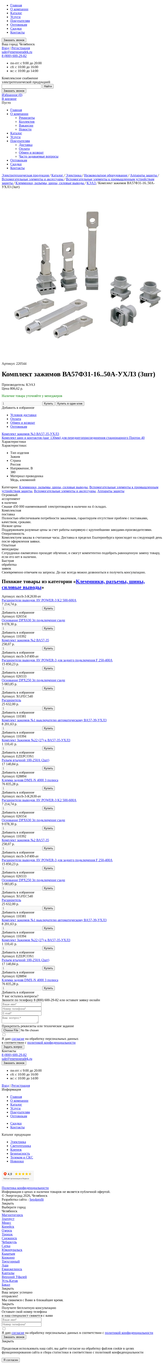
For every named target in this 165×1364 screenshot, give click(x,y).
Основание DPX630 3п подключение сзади (33, 620)
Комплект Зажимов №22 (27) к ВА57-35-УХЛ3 (36, 740)
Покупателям (20, 21)
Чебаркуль (9, 1242)
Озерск (7, 1230)
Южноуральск (12, 1250)
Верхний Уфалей (14, 1277)
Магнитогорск (12, 1215)
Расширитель (11, 700)
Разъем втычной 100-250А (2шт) (25, 760)
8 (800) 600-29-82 (14, 56)
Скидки (16, 28)
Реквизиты (27, 118)
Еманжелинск (12, 1269)
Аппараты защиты (144, 175)
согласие (18, 1039)
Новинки (17, 1161)
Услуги (15, 17)
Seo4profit (36, 1199)
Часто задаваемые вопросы (38, 156)
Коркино (8, 1257)
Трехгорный (11, 1261)
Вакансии (26, 125)
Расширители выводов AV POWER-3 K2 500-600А (39, 600)
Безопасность (20, 1153)
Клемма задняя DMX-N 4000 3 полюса (30, 780)
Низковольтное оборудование (106, 175)
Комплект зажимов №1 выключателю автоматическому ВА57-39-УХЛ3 (54, 720)
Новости (25, 129)
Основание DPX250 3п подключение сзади (33, 680)
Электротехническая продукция (26, 175)
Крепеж (16, 1149)
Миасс (6, 1223)
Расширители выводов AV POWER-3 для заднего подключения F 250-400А (57, 660)
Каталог (16, 13)
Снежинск (9, 1238)
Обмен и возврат (31, 152)
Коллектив (27, 121)
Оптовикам (18, 24)
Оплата (24, 148)
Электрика (74, 175)
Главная (16, 5)
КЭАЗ (91, 183)
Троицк (7, 1234)
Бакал (6, 1284)
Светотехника (20, 1146)
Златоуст (8, 1219)
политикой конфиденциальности (51, 1042)
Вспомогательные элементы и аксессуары (33, 179)
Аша (5, 1265)
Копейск (8, 1226)
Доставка (25, 145)
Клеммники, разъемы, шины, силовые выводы (50, 183)
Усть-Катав (10, 1281)
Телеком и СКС (21, 1157)
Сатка (6, 1246)
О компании (19, 9)
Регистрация (20, 48)
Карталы (8, 1273)
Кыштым (8, 1253)
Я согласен (10, 1360)
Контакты (17, 32)
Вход (5, 48)
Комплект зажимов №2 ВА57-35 (25, 640)
